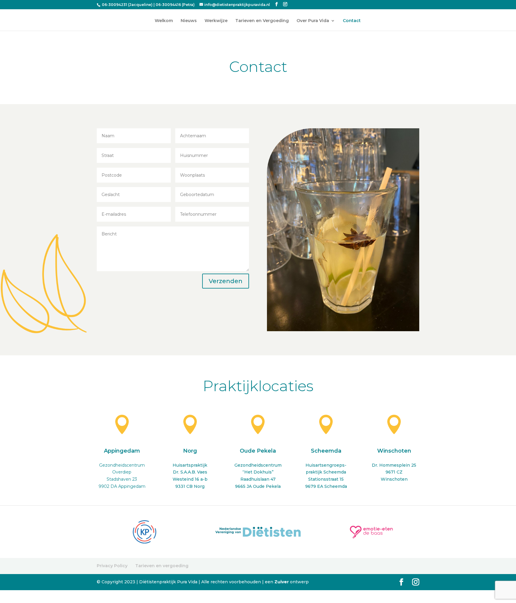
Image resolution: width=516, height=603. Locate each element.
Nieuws (189, 20)
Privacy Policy (112, 565)
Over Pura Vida (313, 20)
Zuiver (282, 582)
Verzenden (225, 281)
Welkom (164, 20)
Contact (352, 20)
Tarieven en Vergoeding (262, 20)
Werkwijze (216, 20)
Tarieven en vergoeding (161, 565)
